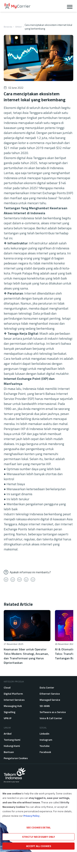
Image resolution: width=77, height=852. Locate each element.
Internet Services (14, 700)
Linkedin (44, 733)
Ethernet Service (50, 694)
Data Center (47, 687)
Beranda (8, 26)
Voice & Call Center (51, 718)
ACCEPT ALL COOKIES (38, 846)
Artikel (18, 26)
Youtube (45, 746)
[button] (70, 6)
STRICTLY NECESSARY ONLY (38, 837)
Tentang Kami (12, 740)
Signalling (9, 712)
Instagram (46, 740)
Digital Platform (13, 694)
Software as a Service (53, 712)
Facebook (45, 752)
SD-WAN (45, 706)
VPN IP (7, 718)
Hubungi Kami (12, 746)
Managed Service (50, 700)
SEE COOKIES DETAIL (38, 827)
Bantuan (9, 752)
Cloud (7, 687)
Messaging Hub (13, 706)
